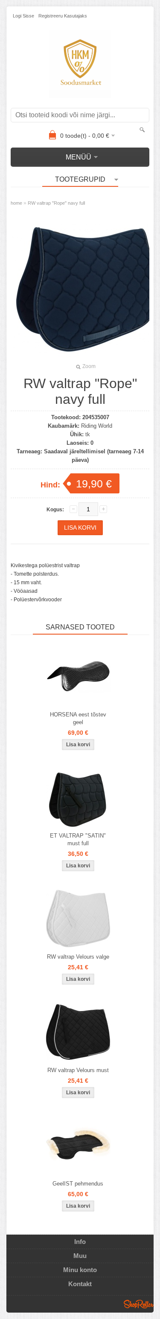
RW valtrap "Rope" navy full (56, 203)
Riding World (96, 426)
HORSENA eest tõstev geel (78, 718)
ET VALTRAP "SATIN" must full (78, 839)
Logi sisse (23, 15)
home (16, 203)
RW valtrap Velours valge (78, 957)
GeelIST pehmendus (77, 1183)
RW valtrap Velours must (78, 1070)
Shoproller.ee (139, 1304)
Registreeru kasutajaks (62, 15)
